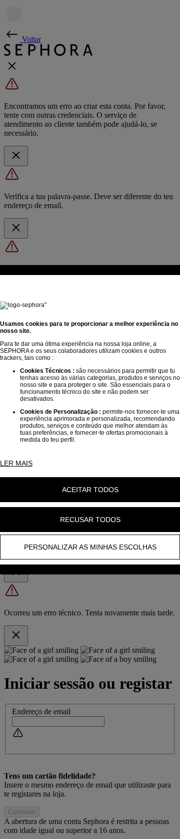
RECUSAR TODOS (90, 520)
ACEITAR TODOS (90, 490)
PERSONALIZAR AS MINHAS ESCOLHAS (90, 547)
